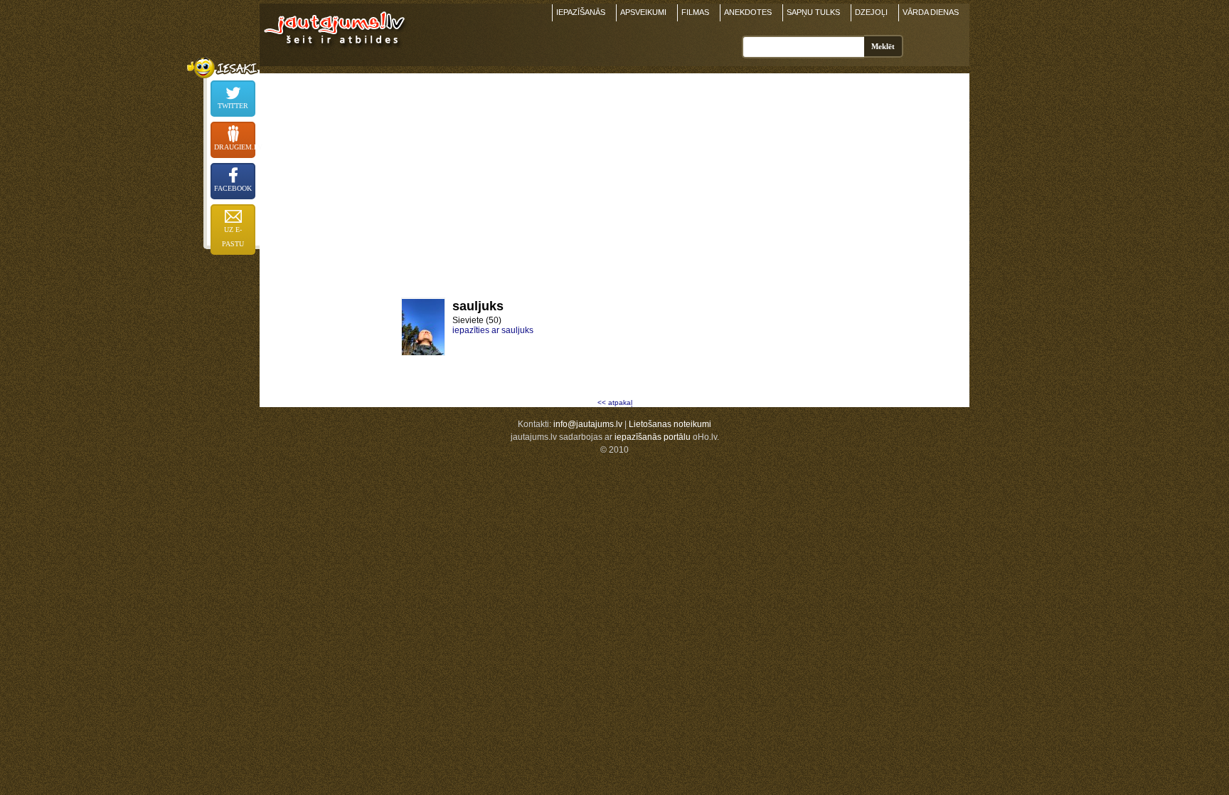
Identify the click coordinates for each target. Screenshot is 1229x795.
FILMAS (695, 12)
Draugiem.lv (234, 147)
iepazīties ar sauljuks (492, 330)
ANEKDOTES (748, 12)
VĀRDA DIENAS (931, 12)
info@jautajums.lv (587, 424)
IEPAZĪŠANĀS (580, 12)
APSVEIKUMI (643, 12)
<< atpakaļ (614, 402)
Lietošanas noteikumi (670, 424)
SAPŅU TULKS (813, 12)
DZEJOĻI (871, 12)
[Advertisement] (614, 173)
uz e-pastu (233, 237)
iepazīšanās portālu (652, 437)
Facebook (233, 188)
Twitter (233, 106)
